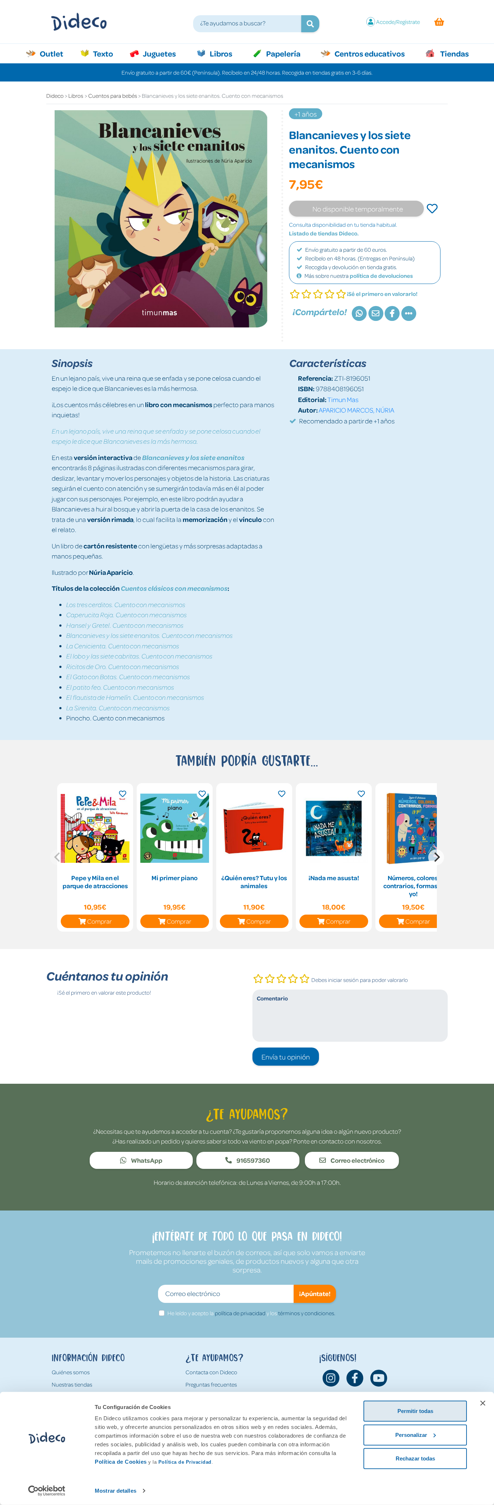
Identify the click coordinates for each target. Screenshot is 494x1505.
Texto (107, 53)
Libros (220, 53)
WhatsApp (146, 1160)
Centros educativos (369, 53)
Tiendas (454, 53)
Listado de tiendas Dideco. (324, 233)
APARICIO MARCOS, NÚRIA (356, 410)
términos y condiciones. (306, 1313)
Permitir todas (415, 1411)
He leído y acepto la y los (251, 1313)
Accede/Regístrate (398, 21)
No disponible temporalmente (357, 208)
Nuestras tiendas (72, 1384)
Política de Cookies (121, 1462)
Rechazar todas (415, 1458)
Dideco (55, 95)
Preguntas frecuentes (211, 1384)
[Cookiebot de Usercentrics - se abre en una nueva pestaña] (46, 1490)
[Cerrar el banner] (482, 1403)
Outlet (55, 53)
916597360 (252, 1160)
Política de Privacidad (185, 1462)
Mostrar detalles (115, 1491)
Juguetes (159, 53)
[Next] (436, 857)
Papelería (283, 53)
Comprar (99, 921)
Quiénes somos (71, 1372)
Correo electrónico (356, 1160)
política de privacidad (240, 1313)
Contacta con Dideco (211, 1372)
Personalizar (411, 1434)
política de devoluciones (381, 275)
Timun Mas (342, 399)
